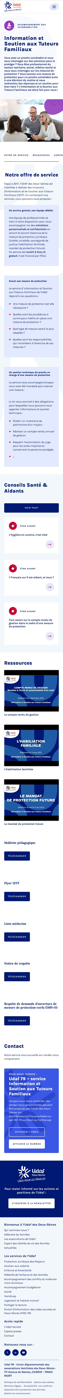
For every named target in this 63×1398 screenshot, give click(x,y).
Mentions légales (13, 1386)
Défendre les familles (17, 1234)
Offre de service (16, 155)
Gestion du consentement (17, 1393)
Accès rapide (13, 1321)
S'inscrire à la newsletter (31, 1203)
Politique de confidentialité (18, 1382)
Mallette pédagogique (19, 843)
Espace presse (12, 1331)
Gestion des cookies (44, 1382)
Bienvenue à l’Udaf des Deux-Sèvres (30, 1224)
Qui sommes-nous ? (16, 1230)
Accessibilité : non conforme (38, 1386)
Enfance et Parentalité (17, 1270)
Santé (7, 1291)
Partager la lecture (15, 1305)
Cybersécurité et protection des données (24, 1389)
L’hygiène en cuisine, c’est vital (28, 534)
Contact (9, 1335)
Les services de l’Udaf (20, 1256)
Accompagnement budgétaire (22, 1287)
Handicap (10, 1296)
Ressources (41, 155)
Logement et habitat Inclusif (21, 1300)
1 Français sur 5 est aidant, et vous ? (31, 577)
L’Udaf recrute (12, 1326)
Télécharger (17, 856)
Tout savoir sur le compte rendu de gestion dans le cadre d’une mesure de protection (31, 623)
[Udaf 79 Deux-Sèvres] (12, 6)
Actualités (10, 1247)
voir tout (31, 507)
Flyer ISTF (11, 883)
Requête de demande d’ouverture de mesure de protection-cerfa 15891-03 (30, 1005)
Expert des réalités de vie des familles (27, 1243)
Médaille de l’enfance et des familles (26, 1274)
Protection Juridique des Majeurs (24, 1261)
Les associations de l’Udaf (19, 1239)
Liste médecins (15, 924)
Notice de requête (17, 963)
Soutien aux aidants (16, 1266)
